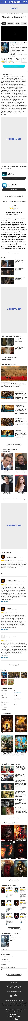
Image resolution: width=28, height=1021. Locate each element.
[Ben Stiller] (7, 461)
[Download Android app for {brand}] (16, 995)
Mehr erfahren (4, 601)
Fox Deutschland (17, 692)
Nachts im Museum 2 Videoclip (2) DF (20, 348)
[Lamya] (3, 556)
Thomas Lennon (19, 47)
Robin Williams (21, 470)
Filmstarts (18, 58)
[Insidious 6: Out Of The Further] (16, 916)
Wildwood (3, 969)
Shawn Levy (16, 45)
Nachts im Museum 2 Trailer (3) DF (20, 278)
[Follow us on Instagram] (16, 986)
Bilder (3, 670)
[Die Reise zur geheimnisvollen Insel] (7, 743)
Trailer (3, 258)
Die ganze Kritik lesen (14, 253)
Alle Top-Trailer (14, 880)
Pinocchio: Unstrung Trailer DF (7, 840)
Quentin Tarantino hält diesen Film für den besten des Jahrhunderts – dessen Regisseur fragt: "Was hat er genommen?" (21, 794)
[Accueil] (12, 2)
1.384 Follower (10, 557)
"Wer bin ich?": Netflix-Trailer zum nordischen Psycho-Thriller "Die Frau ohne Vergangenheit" (20, 768)
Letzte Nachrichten (8, 364)
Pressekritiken (3, 58)
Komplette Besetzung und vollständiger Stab (14, 499)
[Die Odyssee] (16, 903)
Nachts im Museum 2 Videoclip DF (20, 339)
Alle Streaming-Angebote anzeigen (14, 196)
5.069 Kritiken (17, 581)
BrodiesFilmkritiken (12, 580)
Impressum (12, 1009)
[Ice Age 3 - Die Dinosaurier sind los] (21, 743)
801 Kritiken (16, 557)
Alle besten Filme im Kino (14, 928)
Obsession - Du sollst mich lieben (9, 901)
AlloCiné (3, 1003)
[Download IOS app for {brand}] (12, 995)
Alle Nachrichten (14, 817)
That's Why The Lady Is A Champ (8, 967)
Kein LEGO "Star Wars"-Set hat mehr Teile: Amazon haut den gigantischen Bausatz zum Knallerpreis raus (21, 802)
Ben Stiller (17, 50)
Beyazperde (21, 1003)
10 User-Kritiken (14, 665)
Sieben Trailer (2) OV (7, 858)
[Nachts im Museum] (7, 723)
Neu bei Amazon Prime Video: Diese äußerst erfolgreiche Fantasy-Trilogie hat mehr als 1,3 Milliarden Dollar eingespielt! (21, 396)
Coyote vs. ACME (4, 949)
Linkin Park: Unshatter (6, 962)
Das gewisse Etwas (5, 951)
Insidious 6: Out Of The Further (23, 914)
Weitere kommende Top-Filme (14, 974)
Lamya (8, 556)
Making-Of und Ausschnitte (11, 336)
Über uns (4, 1009)
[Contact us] (20, 986)
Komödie (22, 44)
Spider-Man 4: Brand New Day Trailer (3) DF (7, 876)
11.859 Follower (10, 581)
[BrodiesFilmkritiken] (3, 581)
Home (2, 13)
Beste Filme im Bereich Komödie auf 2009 (15, 754)
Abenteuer (12, 44)
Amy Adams (21, 492)
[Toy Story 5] (16, 890)
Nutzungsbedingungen (20, 1009)
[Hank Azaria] (7, 483)
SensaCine (12, 1003)
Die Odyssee (22, 900)
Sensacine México (18, 1005)
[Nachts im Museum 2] (5, 47)
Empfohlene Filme (10, 13)
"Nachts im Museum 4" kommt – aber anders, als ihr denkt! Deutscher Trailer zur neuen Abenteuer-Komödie (21, 434)
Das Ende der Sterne (5, 954)
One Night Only (4, 959)
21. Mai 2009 (13, 42)
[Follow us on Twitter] (12, 986)
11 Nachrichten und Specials (14, 444)
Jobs (8, 1009)
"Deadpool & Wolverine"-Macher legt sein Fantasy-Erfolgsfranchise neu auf (21, 422)
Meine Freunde (24, 59)
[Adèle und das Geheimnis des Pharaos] (21, 723)
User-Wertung (10, 58)
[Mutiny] (5, 941)
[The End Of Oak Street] (3, 916)
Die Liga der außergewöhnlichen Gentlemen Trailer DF (21, 876)
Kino (5, 13)
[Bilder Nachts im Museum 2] (4, 675)
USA (15, 690)
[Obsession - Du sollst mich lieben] (3, 903)
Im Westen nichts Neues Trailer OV (21, 858)
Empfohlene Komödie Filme (19, 13)
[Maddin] (3, 609)
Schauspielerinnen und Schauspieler (9, 450)
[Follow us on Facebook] (8, 986)
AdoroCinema (5, 1005)
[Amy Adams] (21, 483)
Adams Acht (3, 964)
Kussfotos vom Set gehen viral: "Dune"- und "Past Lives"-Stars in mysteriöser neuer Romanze (21, 785)
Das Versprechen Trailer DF (20, 840)
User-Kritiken (6, 553)
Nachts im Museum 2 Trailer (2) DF (20, 269)
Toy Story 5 (22, 887)
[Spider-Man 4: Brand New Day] (3, 890)
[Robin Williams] (21, 461)
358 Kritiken (9, 609)
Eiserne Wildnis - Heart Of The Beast (9, 956)
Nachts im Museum (7, 732)
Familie (18, 44)
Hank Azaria (17, 51)
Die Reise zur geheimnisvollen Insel (9, 752)
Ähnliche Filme (6, 714)
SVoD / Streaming (6, 168)
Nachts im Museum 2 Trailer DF (20, 261)
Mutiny (11, 935)
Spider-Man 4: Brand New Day (9, 888)
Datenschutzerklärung (10, 1011)
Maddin (9, 608)
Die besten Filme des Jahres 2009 (15, 753)
